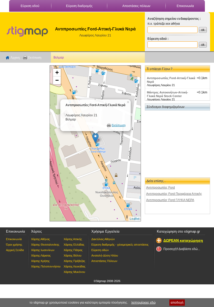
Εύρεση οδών (100, 250)
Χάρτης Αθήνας (40, 239)
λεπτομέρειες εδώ (143, 302)
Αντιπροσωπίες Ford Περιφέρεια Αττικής (174, 194)
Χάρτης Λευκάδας (74, 266)
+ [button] (57, 72)
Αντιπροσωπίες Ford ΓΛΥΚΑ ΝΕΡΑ (170, 200)
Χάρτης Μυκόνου (74, 271)
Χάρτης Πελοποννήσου (46, 266)
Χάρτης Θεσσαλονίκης (45, 244)
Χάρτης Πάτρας (73, 250)
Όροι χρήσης (14, 244)
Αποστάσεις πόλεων (136, 6)
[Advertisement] (25, 143)
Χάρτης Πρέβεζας (74, 261)
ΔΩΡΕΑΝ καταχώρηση (183, 240)
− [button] (57, 80)
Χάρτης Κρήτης (40, 261)
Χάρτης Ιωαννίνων (43, 250)
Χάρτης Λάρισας (41, 255)
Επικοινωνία (185, 6)
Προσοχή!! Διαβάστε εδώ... (181, 249)
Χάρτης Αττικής (73, 239)
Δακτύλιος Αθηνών (103, 239)
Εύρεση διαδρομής (79, 6)
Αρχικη (15, 57)
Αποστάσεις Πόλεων (104, 261)
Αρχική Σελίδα (15, 250)
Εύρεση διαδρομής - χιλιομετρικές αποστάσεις (119, 244)
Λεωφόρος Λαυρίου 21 (95, 35)
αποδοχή (177, 302)
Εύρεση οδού (30, 6)
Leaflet (134, 219)
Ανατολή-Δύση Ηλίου (104, 255)
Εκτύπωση (34, 57)
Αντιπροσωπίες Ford (160, 187)
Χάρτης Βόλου (72, 255)
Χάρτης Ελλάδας (74, 244)
